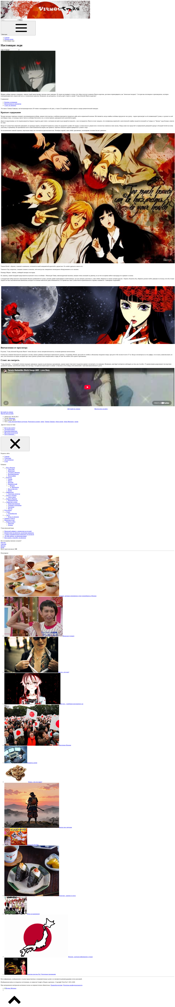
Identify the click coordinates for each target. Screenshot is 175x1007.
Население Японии (65, 745)
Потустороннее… (9, 434)
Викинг (3, 546)
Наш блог (11, 523)
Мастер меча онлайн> (101, 409)
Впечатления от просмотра (12, 104)
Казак (2, 547)
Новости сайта (10, 521)
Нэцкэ (10, 490)
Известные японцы (14, 503)
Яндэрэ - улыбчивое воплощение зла (71, 704)
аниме (76, 421)
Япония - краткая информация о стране (80, 957)
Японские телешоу (68, 636)
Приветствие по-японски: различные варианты (19, 533)
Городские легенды (14, 494)
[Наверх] (14, 1005)
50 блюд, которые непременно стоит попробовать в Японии (77, 596)
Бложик (10, 525)
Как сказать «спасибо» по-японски (15, 538)
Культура (9, 477)
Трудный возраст (9, 429)
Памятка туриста (9, 518)
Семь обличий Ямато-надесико (17, 421)
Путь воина (8, 510)
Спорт (8, 512)
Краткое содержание (10, 102)
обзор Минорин (69, 421)
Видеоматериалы (13, 474)
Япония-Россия (13, 500)
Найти (20, 20)
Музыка (12, 485)
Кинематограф (12, 484)
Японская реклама (33, 844)
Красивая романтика (10, 431)
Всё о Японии (10, 467)
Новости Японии (11, 499)
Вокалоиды (15, 487)
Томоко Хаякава (50, 421)
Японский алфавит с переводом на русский (18, 531)
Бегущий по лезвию (7, 412)
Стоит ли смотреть (10, 105)
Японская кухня (9, 520)
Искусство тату (13, 489)
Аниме (10, 479)
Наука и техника (11, 495)
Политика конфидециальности (72, 985)
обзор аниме (59, 421)
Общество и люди (11, 502)
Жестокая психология (11, 432)
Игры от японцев (13, 517)
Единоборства (12, 513)
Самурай (3, 544)
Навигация (4, 34)
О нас (6, 461)
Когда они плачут (9, 428)
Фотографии (12, 476)
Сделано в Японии (14, 472)
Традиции (11, 507)
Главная (6, 456)
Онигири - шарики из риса (67, 895)
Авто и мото (12, 497)
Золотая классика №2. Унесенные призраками (41, 974)
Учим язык (7, 458)
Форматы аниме (32, 763)
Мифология (9, 492)
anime (42, 421)
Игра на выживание (33, 914)
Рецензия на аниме (34, 421)
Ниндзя (3, 542)
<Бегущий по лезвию (73, 409)
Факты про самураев (65, 827)
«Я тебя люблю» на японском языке (15, 536)
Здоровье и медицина (14, 505)
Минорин (12, 418)
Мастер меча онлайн (7, 413)
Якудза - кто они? (63, 672)
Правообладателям (56, 985)
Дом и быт (11, 469)
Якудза (10, 508)
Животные (11, 471)
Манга (10, 481)
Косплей (10, 482)
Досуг (8, 515)
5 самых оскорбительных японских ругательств (19, 534)
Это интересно (9, 460)
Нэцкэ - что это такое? (35, 782)
